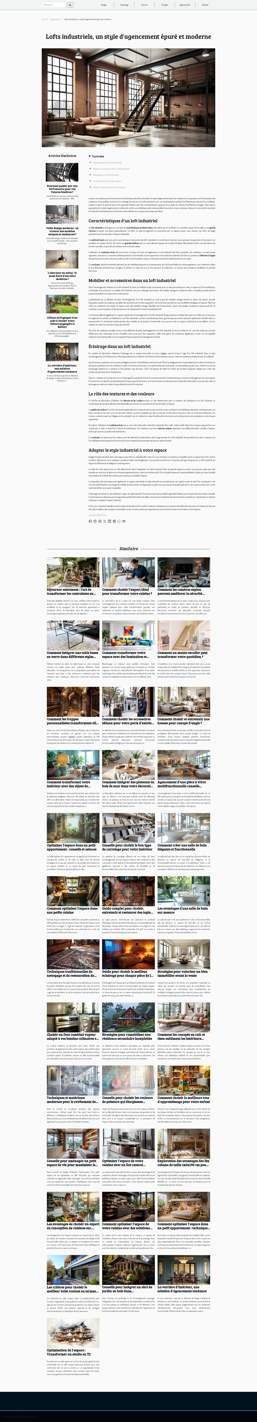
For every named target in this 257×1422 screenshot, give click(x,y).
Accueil (45, 19)
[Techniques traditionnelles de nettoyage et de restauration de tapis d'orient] (73, 954)
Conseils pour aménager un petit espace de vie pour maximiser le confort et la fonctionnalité (71, 1164)
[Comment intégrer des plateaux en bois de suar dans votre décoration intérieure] (128, 764)
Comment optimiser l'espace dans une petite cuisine (72, 910)
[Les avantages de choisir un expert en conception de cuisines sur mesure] (73, 1206)
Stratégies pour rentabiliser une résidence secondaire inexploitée (127, 1036)
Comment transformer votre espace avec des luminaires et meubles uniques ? (124, 656)
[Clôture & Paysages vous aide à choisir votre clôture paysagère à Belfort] (62, 304)
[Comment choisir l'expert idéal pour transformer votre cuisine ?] (128, 572)
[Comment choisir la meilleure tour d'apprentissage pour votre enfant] (184, 1080)
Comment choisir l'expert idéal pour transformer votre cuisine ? (127, 591)
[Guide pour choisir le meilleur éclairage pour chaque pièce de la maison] (128, 954)
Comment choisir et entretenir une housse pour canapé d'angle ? (184, 721)
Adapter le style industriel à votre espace (109, 187)
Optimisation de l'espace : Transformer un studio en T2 (69, 1352)
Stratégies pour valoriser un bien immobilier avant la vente (183, 973)
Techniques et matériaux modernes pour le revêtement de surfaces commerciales (71, 1101)
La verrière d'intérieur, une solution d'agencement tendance (62, 368)
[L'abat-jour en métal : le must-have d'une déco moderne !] (62, 259)
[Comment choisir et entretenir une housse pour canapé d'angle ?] (184, 701)
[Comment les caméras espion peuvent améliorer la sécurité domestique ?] (184, 572)
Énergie (165, 4)
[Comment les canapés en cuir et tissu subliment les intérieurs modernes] (184, 1017)
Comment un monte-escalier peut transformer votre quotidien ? (182, 654)
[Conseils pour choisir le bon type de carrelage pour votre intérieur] (128, 827)
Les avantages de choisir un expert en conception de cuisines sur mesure (73, 1228)
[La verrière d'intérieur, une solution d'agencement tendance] (62, 352)
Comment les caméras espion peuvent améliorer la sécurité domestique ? (180, 593)
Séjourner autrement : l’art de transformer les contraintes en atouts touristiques (70, 593)
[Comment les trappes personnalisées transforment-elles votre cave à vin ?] (73, 701)
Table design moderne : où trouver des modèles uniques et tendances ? (62, 231)
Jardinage (124, 4)
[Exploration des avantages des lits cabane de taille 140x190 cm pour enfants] (184, 1143)
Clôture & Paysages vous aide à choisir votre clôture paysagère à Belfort (62, 322)
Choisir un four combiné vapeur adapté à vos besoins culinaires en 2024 (73, 1038)
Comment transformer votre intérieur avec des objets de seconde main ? (68, 786)
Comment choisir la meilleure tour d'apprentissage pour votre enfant (184, 1099)
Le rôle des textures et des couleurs (107, 181)
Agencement (185, 4)
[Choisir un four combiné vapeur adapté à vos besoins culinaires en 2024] (73, 1017)
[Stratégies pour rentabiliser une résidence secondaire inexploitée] (128, 1017)
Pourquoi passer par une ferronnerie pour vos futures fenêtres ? (62, 189)
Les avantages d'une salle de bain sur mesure (183, 910)
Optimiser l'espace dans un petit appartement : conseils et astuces (72, 847)
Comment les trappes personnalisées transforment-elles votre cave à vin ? (73, 723)
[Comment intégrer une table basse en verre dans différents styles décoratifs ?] (73, 635)
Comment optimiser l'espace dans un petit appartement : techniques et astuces (183, 1228)
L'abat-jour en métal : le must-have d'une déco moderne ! (62, 276)
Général (205, 4)
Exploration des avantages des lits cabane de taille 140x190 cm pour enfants (183, 1164)
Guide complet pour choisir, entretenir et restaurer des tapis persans (126, 912)
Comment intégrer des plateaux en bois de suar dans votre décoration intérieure (128, 786)
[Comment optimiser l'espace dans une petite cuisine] (73, 891)
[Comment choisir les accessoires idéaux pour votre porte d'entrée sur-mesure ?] (128, 701)
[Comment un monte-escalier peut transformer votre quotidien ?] (184, 635)
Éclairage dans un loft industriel (106, 175)
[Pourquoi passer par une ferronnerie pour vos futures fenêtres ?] (62, 172)
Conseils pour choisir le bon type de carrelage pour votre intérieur (127, 847)
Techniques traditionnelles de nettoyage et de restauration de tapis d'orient (70, 975)
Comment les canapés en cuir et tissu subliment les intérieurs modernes (181, 1038)
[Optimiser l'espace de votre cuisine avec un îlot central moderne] (128, 1143)
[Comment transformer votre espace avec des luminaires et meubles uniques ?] (128, 635)
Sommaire (98, 156)
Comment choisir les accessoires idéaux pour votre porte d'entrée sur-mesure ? (127, 723)
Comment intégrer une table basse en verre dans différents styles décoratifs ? (72, 656)
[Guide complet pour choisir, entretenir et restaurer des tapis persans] (128, 891)
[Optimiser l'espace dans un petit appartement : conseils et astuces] (73, 827)
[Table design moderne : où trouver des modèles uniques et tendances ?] (62, 214)
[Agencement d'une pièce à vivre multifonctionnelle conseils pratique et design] (184, 764)
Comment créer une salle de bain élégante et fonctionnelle (182, 847)
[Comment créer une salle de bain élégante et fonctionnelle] (184, 827)
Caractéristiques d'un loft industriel (107, 162)
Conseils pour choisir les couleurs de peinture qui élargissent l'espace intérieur (127, 1101)
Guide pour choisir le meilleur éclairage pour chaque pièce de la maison (127, 975)
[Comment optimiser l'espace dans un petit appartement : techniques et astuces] (184, 1206)
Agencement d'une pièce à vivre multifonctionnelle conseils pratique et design (182, 786)
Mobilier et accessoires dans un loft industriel (111, 168)
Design (104, 4)
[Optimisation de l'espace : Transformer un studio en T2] (73, 1332)
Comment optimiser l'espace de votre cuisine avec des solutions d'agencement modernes (126, 1228)
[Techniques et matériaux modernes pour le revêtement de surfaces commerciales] (73, 1080)
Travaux (144, 4)
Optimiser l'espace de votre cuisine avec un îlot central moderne (122, 1164)
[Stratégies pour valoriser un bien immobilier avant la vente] (184, 954)
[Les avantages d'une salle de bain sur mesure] (184, 891)
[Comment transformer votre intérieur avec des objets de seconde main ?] (73, 764)
